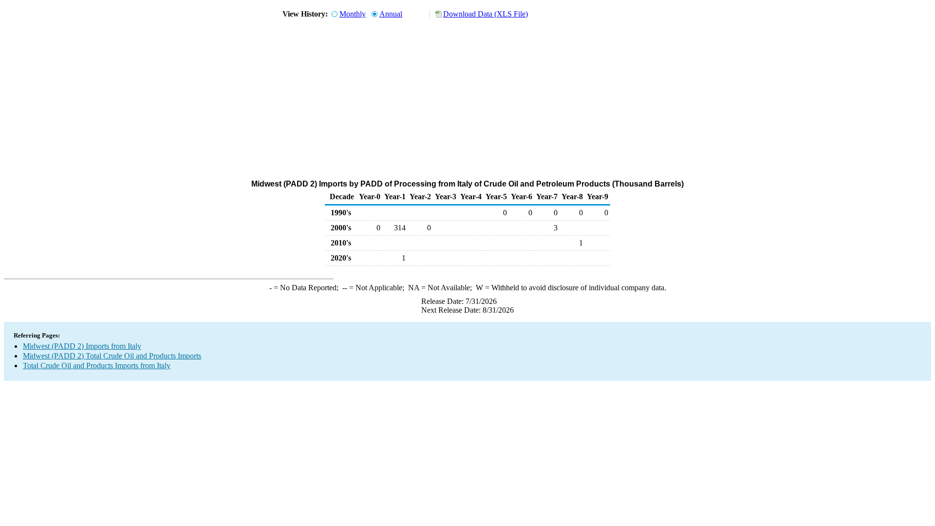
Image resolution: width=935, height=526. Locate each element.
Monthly (352, 14)
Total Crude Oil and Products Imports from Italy (96, 365)
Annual (390, 14)
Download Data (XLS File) (485, 14)
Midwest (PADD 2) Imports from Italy (82, 346)
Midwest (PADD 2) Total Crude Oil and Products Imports (112, 356)
